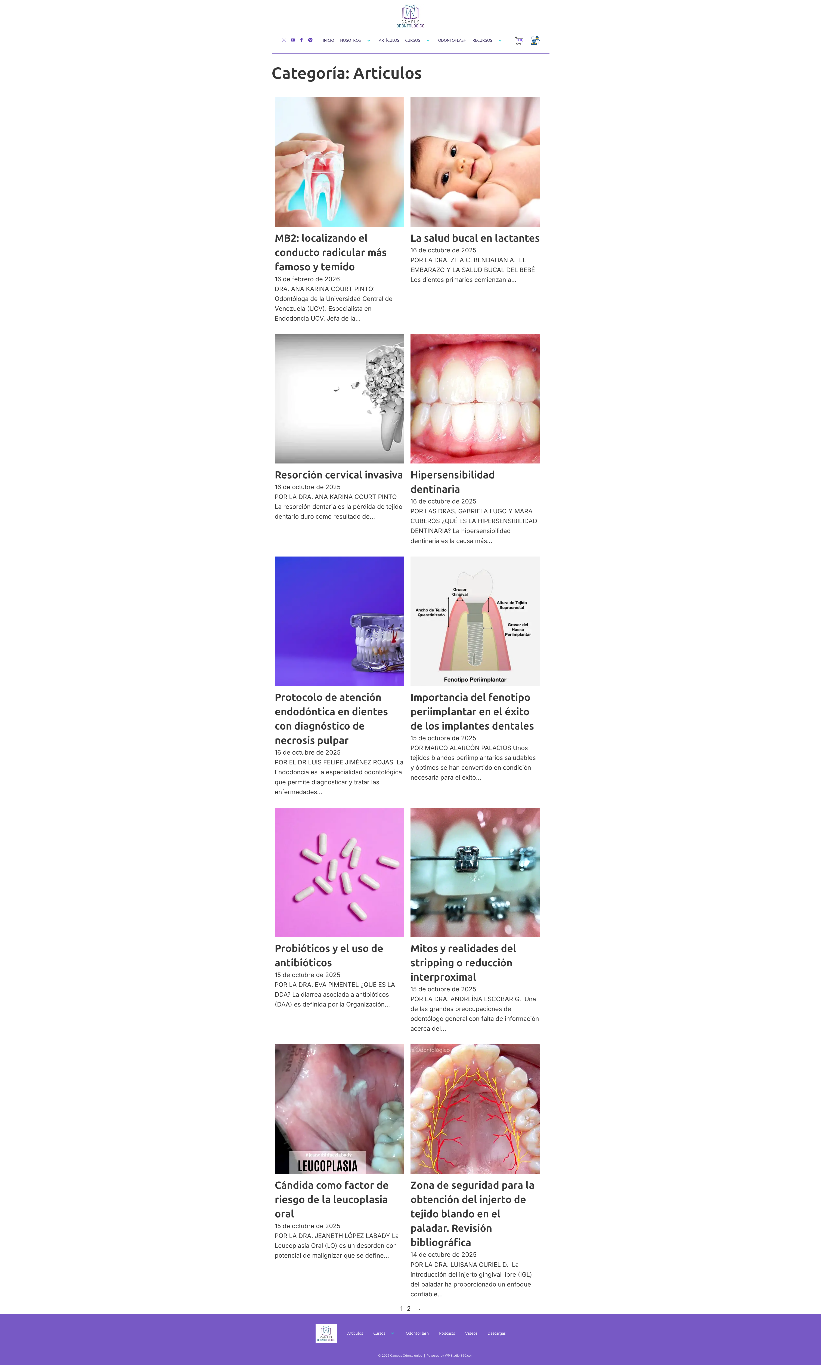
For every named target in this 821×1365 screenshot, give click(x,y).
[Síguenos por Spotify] (310, 39)
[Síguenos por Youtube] (293, 39)
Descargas (497, 1333)
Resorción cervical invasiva (339, 475)
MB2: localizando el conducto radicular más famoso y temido (331, 252)
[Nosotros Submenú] (369, 41)
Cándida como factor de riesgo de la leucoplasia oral (332, 1199)
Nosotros (350, 40)
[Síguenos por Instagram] (284, 39)
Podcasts (447, 1333)
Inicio (328, 40)
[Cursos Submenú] (428, 41)
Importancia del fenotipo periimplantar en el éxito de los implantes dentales (472, 711)
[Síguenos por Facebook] (301, 39)
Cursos (412, 40)
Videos (471, 1333)
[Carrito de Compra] (519, 43)
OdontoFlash (452, 40)
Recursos (482, 40)
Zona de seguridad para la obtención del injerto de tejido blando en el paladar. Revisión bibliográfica (472, 1214)
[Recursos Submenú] (500, 41)
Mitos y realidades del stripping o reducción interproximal (463, 962)
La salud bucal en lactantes (475, 238)
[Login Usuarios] (535, 43)
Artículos (389, 40)
